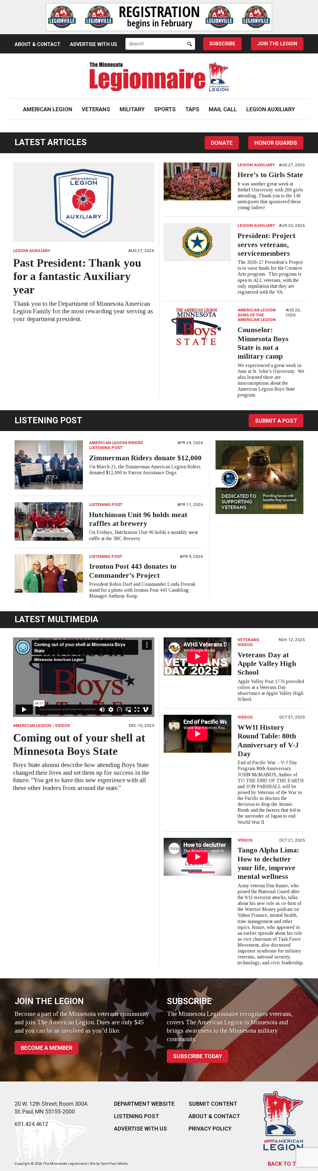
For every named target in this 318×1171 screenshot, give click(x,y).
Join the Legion (277, 44)
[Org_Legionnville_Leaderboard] (159, 17)
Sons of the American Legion (257, 317)
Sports (165, 109)
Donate (222, 143)
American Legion (47, 109)
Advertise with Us (93, 44)
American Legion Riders (116, 442)
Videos (62, 725)
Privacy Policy (210, 1128)
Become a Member (46, 1048)
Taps (192, 109)
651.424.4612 (31, 1124)
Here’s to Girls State (270, 175)
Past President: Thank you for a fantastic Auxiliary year (77, 276)
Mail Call (223, 109)
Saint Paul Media (114, 1164)
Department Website (144, 1103)
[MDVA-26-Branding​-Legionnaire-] (259, 477)
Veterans (96, 109)
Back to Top (285, 1163)
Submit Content (213, 1103)
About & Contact (38, 44)
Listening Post (105, 447)
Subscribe (222, 44)
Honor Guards (275, 143)
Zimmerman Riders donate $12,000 (145, 458)
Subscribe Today (197, 1056)
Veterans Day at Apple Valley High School (267, 664)
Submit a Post (276, 420)
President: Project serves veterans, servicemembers (266, 244)
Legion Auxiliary (270, 109)
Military (132, 109)
